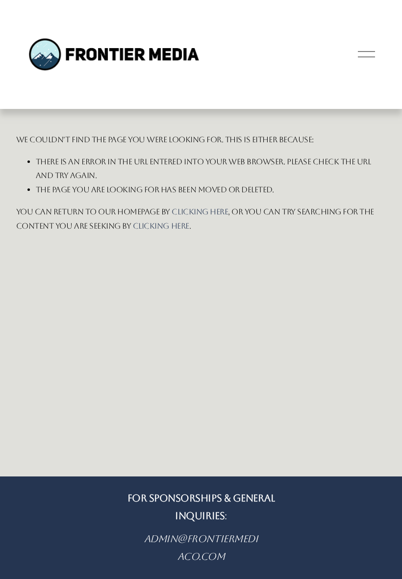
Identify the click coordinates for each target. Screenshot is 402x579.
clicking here (200, 211)
